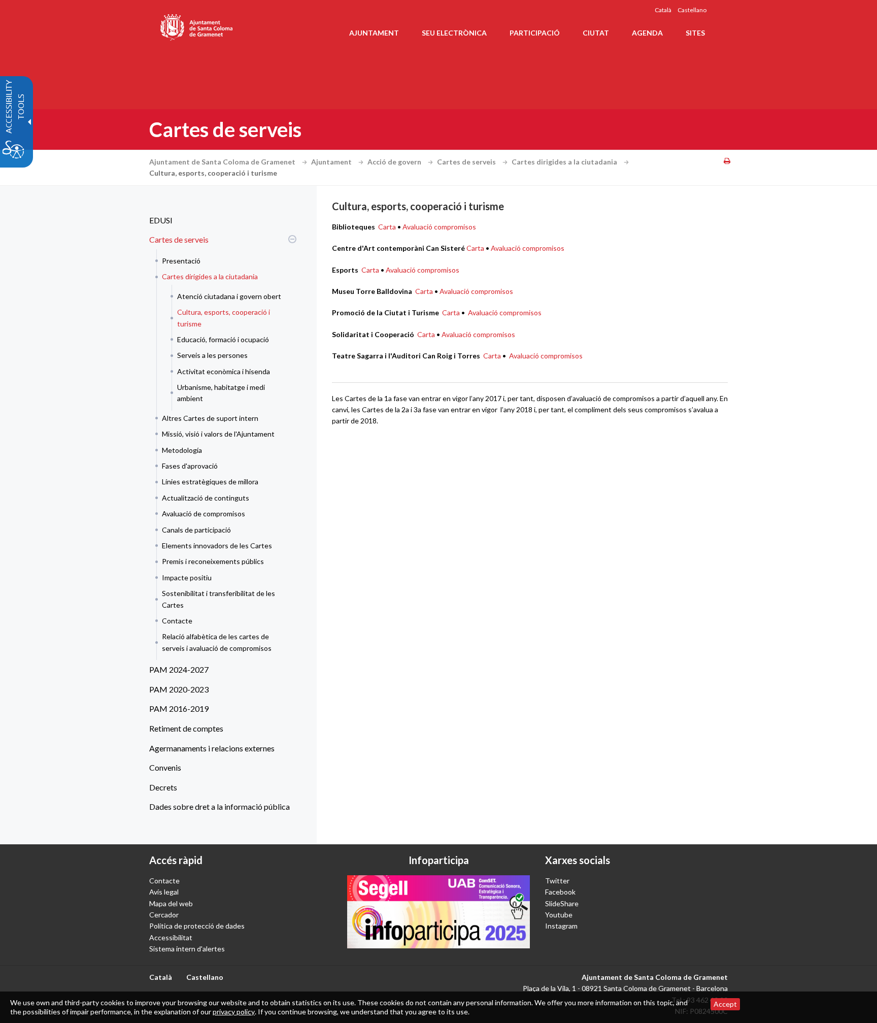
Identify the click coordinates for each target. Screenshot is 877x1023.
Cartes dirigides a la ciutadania (565, 161)
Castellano (692, 10)
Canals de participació (196, 529)
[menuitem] (220, 220)
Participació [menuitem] (535, 32)
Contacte (177, 620)
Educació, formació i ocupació (223, 339)
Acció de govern (395, 161)
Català (663, 10)
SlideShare (562, 903)
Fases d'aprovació (190, 465)
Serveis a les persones (212, 355)
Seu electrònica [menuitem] (454, 32)
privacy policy (234, 1011)
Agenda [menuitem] (647, 32)
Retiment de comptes (186, 728)
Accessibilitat (170, 937)
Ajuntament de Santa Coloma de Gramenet (223, 161)
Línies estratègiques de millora (210, 481)
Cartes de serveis (467, 161)
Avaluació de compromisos (203, 513)
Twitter (557, 880)
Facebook (560, 891)
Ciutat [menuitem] (596, 32)
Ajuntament (332, 161)
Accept (725, 1004)
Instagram (561, 925)
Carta (387, 226)
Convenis (165, 767)
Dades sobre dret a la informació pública (219, 806)
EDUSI (161, 220)
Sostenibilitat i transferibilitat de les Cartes (218, 599)
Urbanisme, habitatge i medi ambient (221, 393)
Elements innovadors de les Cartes (217, 545)
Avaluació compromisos (439, 226)
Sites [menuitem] (695, 32)
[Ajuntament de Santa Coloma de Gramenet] (197, 25)
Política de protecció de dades (197, 925)
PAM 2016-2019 (179, 708)
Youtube (558, 914)
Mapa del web (171, 903)
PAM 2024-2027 (179, 669)
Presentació (181, 260)
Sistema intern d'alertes (187, 948)
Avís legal (164, 891)
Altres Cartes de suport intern (210, 418)
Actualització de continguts (205, 497)
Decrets (163, 787)
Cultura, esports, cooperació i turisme (223, 317)
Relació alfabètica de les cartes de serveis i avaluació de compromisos (217, 642)
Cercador (164, 914)
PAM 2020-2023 (179, 689)
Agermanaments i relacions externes (212, 748)
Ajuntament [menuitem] (374, 32)
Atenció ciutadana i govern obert (229, 296)
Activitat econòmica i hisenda (223, 371)
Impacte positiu (187, 577)
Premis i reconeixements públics (213, 561)
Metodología (182, 450)
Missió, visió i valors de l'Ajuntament (218, 434)
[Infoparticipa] (438, 911)
